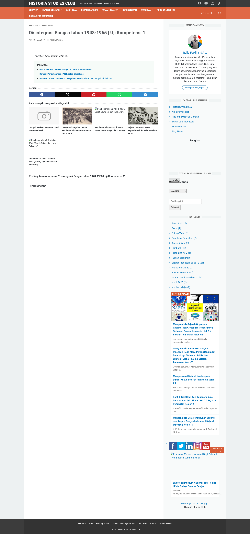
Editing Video (180, 233)
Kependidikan (130, 10)
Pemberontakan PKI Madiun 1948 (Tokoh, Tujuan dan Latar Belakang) (43, 161)
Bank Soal (71, 10)
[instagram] (213, 3)
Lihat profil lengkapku (195, 87)
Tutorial (146, 10)
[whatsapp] (119, 94)
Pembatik (179, 248)
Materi (114, 523)
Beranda (33, 10)
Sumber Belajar (51, 10)
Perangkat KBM (89, 10)
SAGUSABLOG (179, 126)
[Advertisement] (93, 280)
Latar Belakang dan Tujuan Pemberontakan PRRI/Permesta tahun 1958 (76, 130)
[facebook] (199, 3)
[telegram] (145, 94)
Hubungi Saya (102, 523)
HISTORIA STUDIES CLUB (52, 3)
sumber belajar (181, 287)
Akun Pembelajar (180, 111)
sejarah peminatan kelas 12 (188, 277)
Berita (176, 228)
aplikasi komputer (182, 272)
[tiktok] (219, 3)
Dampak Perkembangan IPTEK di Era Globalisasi (61, 74)
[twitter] (68, 94)
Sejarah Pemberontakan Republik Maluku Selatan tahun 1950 (142, 130)
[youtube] (206, 3)
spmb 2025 (179, 282)
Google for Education (41, 16)
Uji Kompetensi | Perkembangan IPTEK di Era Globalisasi (65, 69)
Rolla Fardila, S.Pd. (195, 52)
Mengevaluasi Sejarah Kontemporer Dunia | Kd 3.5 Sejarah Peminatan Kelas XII (193, 380)
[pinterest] (94, 94)
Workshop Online (182, 267)
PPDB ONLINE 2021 (166, 10)
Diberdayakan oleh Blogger (195, 503)
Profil (91, 523)
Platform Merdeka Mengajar (186, 116)
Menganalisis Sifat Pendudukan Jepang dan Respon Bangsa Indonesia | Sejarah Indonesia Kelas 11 (194, 421)
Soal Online (142, 523)
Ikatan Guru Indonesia (183, 121)
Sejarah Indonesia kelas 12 (188, 262)
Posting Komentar (55, 40)
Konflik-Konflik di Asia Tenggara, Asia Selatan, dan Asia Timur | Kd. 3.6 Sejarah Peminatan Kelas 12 (194, 400)
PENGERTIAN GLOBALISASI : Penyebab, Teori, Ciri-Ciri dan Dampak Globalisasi (75, 78)
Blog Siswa (177, 131)
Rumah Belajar (110, 10)
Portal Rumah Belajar (182, 107)
